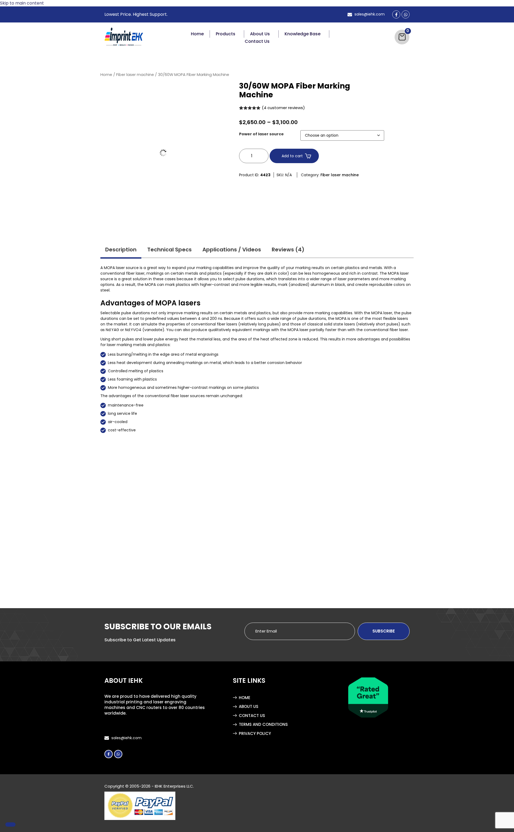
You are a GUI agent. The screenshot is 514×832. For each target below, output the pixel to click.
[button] (227, 34)
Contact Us (257, 41)
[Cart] (402, 37)
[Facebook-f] (108, 754)
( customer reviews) (283, 107)
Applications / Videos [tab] (231, 249)
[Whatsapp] (118, 754)
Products (225, 34)
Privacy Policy (255, 733)
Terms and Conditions (263, 724)
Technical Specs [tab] (169, 249)
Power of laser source (261, 134)
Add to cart (292, 156)
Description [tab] (121, 249)
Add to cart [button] (135, 573)
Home (197, 34)
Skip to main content (22, 3)
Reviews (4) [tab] (288, 249)
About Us (260, 34)
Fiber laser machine (135, 74)
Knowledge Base (302, 34)
